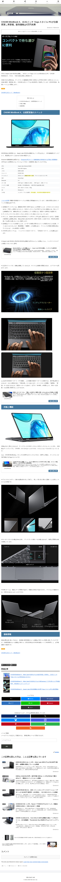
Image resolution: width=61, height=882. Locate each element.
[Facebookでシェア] (10, 588)
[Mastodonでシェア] (23, 583)
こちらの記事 (5, 200)
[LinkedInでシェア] (30, 592)
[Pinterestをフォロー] (15, 724)
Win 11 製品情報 (6, 664)
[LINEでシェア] (51, 588)
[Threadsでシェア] (23, 588)
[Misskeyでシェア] (51, 583)
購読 (7, 746)
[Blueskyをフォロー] (15, 720)
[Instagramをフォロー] (45, 720)
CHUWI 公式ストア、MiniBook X (10, 92)
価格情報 (22, 106)
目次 (28, 98)
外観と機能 (23, 103)
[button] (30, 707)
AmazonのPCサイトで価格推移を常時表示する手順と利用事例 (39, 159)
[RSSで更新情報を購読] (30, 728)
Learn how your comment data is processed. (35, 862)
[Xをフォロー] (45, 716)
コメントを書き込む (30, 857)
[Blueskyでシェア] (37, 583)
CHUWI (14, 664)
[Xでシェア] (10, 583)
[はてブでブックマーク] (37, 588)
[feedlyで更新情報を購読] (45, 724)
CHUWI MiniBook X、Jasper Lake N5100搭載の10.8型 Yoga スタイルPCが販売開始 (34, 689)
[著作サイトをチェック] (15, 716)
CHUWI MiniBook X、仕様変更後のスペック (31, 101)
